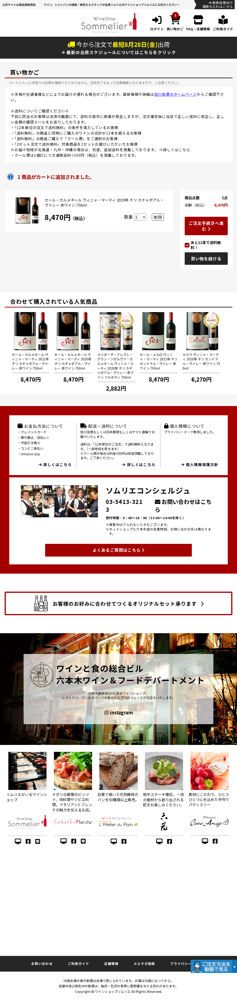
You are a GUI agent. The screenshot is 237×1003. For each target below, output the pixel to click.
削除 (158, 217)
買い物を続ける (206, 259)
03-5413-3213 (124, 505)
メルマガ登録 (144, 963)
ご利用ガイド (78, 963)
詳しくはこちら (176, 149)
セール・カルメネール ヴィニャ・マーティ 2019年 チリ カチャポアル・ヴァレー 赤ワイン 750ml (104, 202)
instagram (121, 712)
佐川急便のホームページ (175, 94)
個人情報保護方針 (201, 464)
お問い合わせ (42, 963)
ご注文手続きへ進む (206, 226)
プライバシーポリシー (188, 963)
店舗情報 (111, 963)
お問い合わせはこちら (183, 505)
